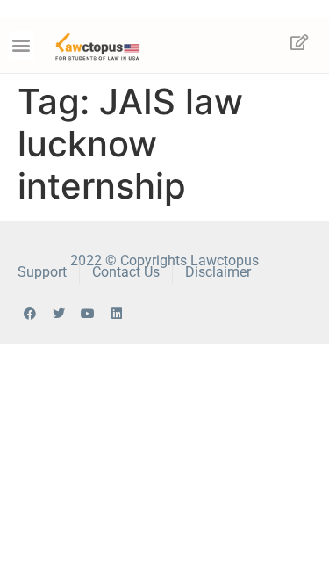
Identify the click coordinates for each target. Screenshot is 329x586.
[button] (21, 45)
